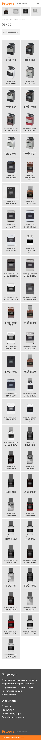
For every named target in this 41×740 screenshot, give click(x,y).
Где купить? (8, 709)
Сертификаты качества (13, 717)
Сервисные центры (11, 713)
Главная (5, 20)
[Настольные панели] (35, 11)
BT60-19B (14, 20)
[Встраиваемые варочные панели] (15, 11)
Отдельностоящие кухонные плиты (19, 680)
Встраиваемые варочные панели (18, 683)
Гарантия (6, 706)
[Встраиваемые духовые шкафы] (25, 11)
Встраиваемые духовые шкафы (17, 687)
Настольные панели (12, 691)
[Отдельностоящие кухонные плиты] (6, 11)
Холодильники (9, 694)
